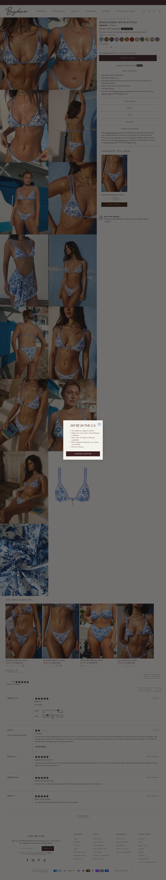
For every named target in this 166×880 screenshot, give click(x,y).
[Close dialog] (99, 424)
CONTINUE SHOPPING (83, 454)
